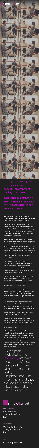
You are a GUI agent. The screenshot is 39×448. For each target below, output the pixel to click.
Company (11, 358)
